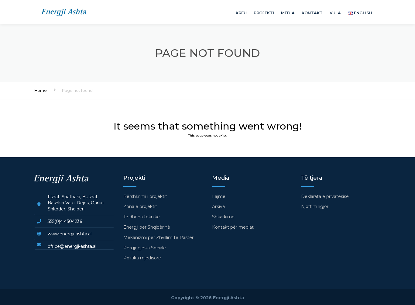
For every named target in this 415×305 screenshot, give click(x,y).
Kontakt (312, 12)
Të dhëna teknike (141, 217)
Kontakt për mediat (233, 227)
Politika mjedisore (142, 258)
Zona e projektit (140, 206)
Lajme (218, 196)
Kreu (241, 12)
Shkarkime (223, 217)
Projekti (264, 12)
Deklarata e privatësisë (325, 196)
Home (40, 90)
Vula (335, 12)
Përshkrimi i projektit (145, 196)
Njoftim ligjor (314, 206)
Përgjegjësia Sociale (144, 248)
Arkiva (218, 206)
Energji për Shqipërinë (146, 227)
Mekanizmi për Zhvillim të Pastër (158, 237)
